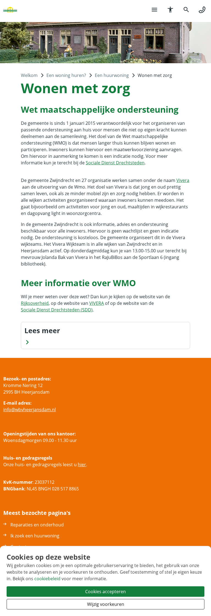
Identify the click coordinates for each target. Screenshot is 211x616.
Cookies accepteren (105, 592)
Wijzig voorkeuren (105, 604)
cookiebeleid (47, 579)
